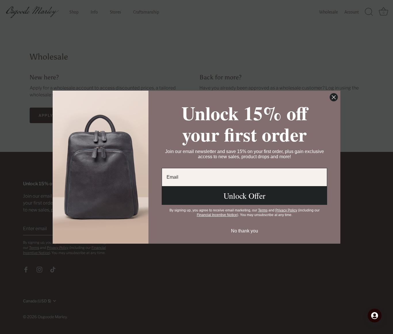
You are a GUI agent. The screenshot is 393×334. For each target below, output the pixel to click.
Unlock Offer (244, 195)
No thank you (244, 230)
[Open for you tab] (374, 315)
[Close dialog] (333, 97)
